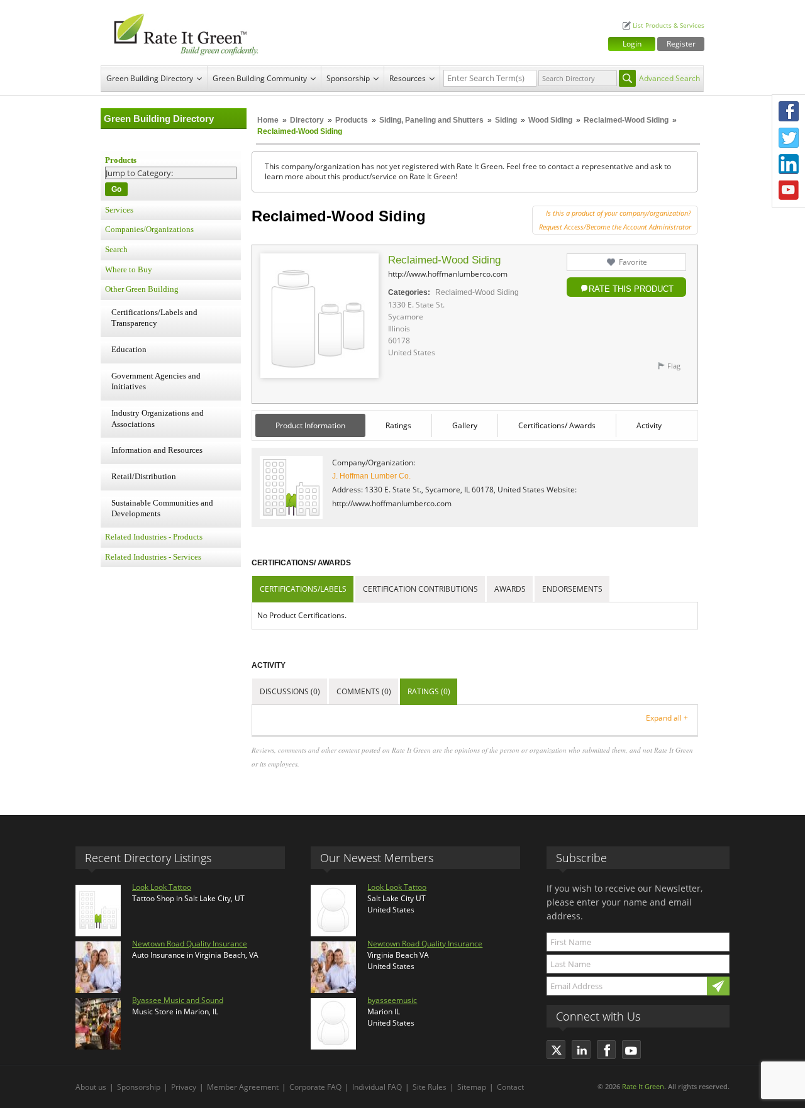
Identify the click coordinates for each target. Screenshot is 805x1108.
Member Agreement (243, 1087)
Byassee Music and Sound (177, 1000)
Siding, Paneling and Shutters (431, 120)
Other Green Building (142, 289)
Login (632, 43)
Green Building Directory (149, 78)
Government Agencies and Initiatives (156, 382)
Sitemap (471, 1087)
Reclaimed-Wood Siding (626, 120)
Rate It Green (643, 1086)
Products (351, 120)
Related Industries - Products (154, 537)
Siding (506, 120)
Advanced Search (669, 78)
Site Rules (430, 1087)
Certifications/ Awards (557, 425)
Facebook (789, 111)
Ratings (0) (429, 691)
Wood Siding (550, 120)
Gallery (464, 425)
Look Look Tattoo (161, 887)
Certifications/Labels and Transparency (154, 318)
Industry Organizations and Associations (157, 419)
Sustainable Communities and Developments (162, 509)
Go (116, 189)
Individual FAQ (377, 1087)
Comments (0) (363, 691)
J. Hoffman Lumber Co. (371, 476)
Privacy (183, 1087)
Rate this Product (631, 289)
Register (681, 43)
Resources (407, 78)
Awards (510, 589)
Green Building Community (260, 78)
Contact (510, 1087)
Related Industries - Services (153, 557)
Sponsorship (348, 78)
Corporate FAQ (315, 1087)
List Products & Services (668, 25)
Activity (649, 425)
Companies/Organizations (149, 229)
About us (90, 1087)
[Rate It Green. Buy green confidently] (182, 32)
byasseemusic (392, 1000)
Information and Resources (157, 450)
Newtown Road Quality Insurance (189, 943)
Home (268, 120)
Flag (673, 365)
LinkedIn (789, 164)
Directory (307, 120)
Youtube (789, 190)
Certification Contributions (420, 589)
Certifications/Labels (303, 589)
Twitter (789, 138)
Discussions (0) (290, 691)
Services (119, 210)
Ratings (398, 425)
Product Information (310, 425)
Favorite (633, 262)
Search (116, 249)
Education (129, 349)
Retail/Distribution (143, 476)
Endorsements (572, 589)
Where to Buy (128, 269)
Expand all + (667, 717)
